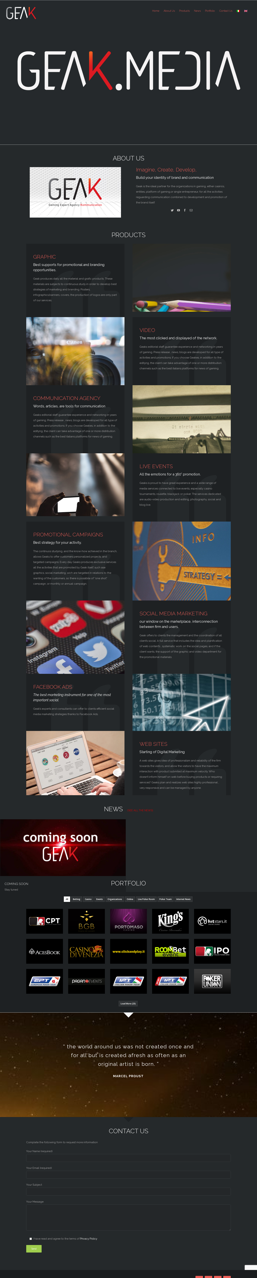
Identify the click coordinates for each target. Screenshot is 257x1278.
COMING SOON (16, 884)
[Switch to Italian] (238, 11)
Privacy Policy (88, 1238)
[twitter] (172, 210)
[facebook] (184, 210)
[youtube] (178, 210)
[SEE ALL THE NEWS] (140, 810)
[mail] (191, 210)
